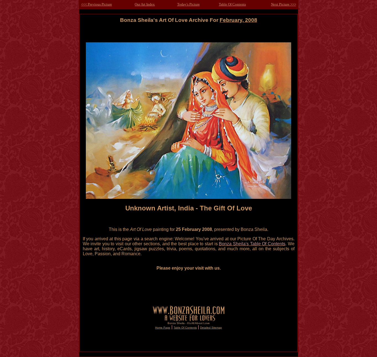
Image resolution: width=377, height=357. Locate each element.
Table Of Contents (232, 4)
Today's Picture (188, 4)
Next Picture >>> (283, 4)
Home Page (162, 327)
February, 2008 (238, 20)
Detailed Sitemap (211, 327)
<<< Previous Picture (96, 4)
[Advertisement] (188, 35)
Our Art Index (145, 4)
